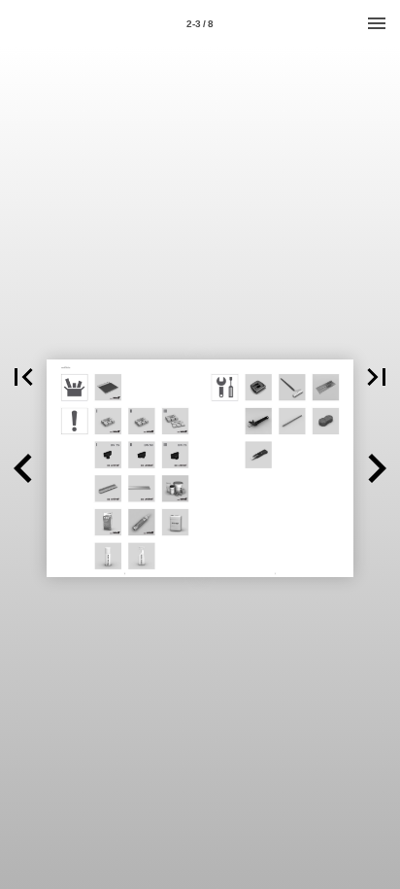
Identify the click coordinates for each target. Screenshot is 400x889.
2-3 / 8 (200, 23)
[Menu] (376, 23)
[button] (23, 376)
